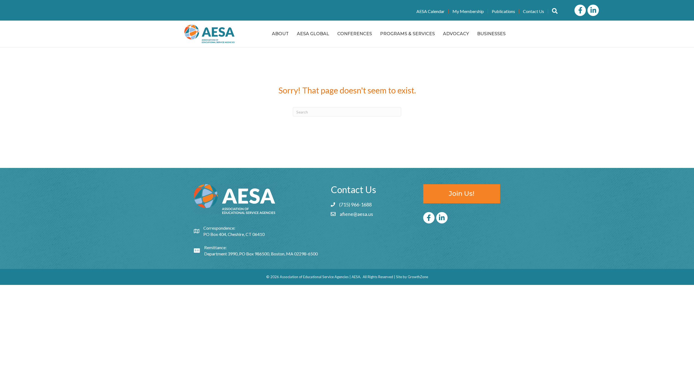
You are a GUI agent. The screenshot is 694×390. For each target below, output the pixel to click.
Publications (503, 11)
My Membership (468, 11)
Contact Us (533, 11)
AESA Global (313, 33)
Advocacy (456, 33)
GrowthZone (418, 277)
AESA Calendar (430, 11)
